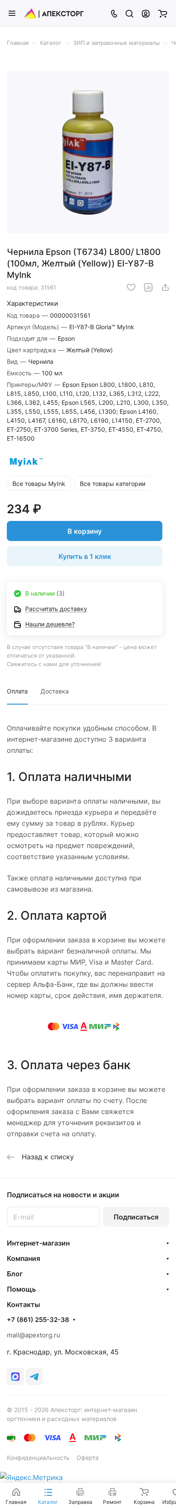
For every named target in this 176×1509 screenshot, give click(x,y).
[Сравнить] (148, 287)
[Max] (15, 1376)
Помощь (21, 1289)
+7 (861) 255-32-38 (38, 1320)
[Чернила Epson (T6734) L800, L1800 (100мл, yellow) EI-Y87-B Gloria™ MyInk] (88, 152)
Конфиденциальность (38, 1457)
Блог (15, 1273)
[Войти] (146, 13)
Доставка (55, 691)
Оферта (87, 1457)
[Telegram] (34, 1376)
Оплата (17, 691)
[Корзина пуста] (162, 13)
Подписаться (136, 1217)
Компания (23, 1258)
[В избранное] (131, 287)
